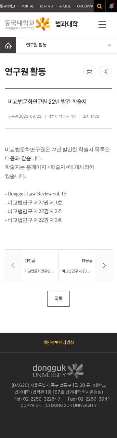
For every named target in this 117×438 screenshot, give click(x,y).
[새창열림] (99, 6)
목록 (58, 299)
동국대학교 (7, 6)
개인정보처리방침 (58, 342)
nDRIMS (46, 6)
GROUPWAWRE (88, 6)
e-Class (64, 6)
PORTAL (28, 6)
